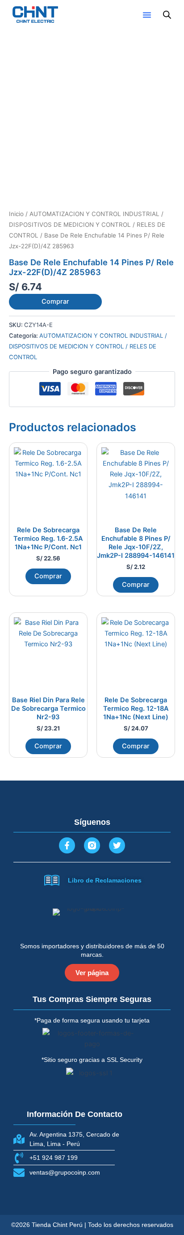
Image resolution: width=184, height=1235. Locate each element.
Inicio (16, 213)
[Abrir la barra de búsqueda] (167, 15)
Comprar (55, 301)
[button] (147, 14)
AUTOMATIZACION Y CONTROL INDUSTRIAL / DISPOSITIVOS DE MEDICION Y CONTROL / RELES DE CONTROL (87, 224)
